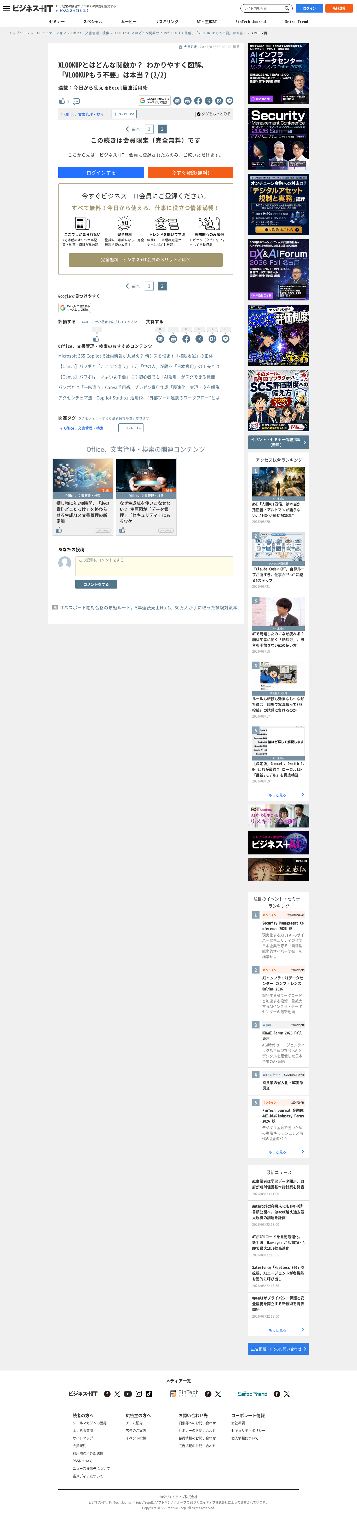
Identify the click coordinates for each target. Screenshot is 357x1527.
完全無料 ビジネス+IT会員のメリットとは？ (146, 259)
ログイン (309, 8)
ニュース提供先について (91, 1468)
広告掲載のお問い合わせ (197, 1445)
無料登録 (339, 8)
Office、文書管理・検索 (84, 114)
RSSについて (83, 1460)
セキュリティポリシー (248, 1430)
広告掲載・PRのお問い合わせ (276, 1348)
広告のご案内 (136, 1430)
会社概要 (238, 1422)
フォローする (127, 114)
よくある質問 (83, 1430)
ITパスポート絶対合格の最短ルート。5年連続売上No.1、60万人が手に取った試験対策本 (149, 607)
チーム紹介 (134, 1422)
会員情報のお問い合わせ (197, 1437)
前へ (136, 129)
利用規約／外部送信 (88, 1453)
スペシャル (93, 21)
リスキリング (167, 21)
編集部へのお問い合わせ (197, 1422)
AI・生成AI (207, 21)
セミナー (57, 21)
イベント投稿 (136, 1437)
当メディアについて (88, 1475)
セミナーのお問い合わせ (197, 1430)
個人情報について (244, 1437)
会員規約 (79, 1445)
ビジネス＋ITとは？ (74, 10)
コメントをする (96, 584)
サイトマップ (83, 1437)
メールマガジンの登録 (90, 1422)
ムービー (129, 21)
